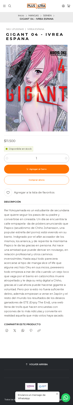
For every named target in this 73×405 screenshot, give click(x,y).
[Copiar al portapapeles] (39, 331)
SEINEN (47, 16)
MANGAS (34, 16)
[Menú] (4, 6)
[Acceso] (63, 6)
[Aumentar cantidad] (66, 158)
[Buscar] (9, 6)
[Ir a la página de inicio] (36, 6)
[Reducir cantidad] (7, 158)
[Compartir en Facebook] (7, 331)
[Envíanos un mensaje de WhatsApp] (65, 397)
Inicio (21, 16)
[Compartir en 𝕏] (15, 331)
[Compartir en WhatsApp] (23, 331)
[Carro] (68, 6)
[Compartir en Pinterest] (31, 331)
